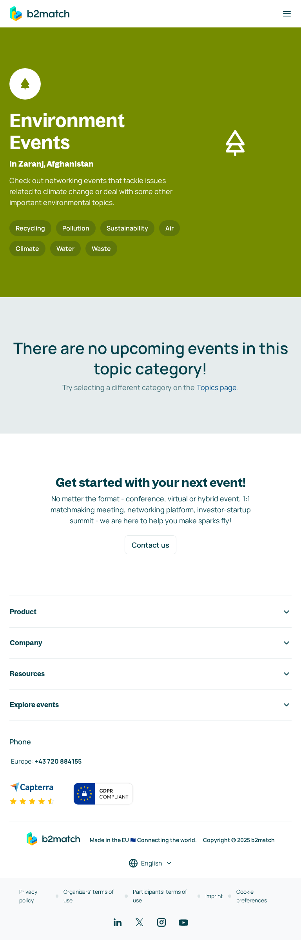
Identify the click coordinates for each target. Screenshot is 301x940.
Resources (27, 673)
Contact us (150, 545)
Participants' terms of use (160, 896)
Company (26, 642)
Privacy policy (28, 896)
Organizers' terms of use (88, 896)
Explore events (34, 704)
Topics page (217, 387)
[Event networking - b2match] (39, 14)
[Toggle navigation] (286, 13)
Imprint (214, 896)
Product (23, 611)
